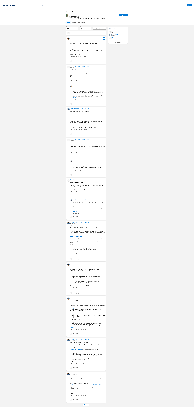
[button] (68, 22)
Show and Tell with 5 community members (77, 120)
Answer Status (82, 26)
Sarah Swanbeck (115, 34)
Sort (66, 26)
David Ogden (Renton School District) (79, 160)
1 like (73, 80)
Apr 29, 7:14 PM (72, 67)
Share (85, 56)
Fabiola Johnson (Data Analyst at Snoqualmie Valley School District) (81, 66)
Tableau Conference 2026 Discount (77, 142)
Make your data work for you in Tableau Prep (93, 272)
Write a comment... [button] (77, 104)
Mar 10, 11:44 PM (72, 109)
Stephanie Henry (115, 37)
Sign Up (189, 5)
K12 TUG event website (87, 345)
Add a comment (75, 60)
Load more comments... (74, 158)
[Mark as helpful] (74, 171)
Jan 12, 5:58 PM (72, 298)
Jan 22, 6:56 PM (72, 223)
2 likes (74, 129)
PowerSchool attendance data (76, 182)
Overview (19, 5)
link (72, 383)
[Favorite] (104, 38)
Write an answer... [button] (77, 175)
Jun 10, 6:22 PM (72, 39)
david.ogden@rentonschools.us (76, 236)
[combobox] (72, 28)
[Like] (71, 80)
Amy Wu (114, 31)
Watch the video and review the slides (76, 126)
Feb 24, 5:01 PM (72, 140)
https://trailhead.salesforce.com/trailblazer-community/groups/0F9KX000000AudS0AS (85, 384)
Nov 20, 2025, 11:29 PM (73, 340)
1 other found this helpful (79, 170)
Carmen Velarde (73, 179)
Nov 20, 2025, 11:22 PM (73, 374)
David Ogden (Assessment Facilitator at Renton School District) (80, 108)
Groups (67, 11)
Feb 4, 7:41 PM (72, 180)
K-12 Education (73, 11)
